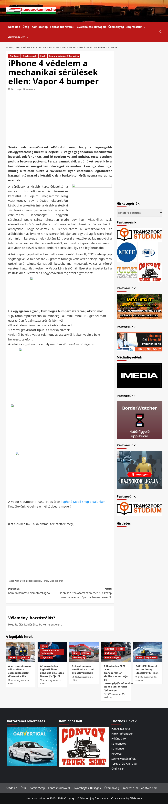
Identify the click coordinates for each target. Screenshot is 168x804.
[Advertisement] (65, 119)
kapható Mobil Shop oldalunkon (83, 502)
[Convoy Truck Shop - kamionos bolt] (150, 272)
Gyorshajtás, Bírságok (91, 27)
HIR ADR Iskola (120, 728)
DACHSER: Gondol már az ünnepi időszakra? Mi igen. (147, 669)
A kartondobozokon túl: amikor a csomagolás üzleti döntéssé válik (20, 671)
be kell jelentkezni (50, 624)
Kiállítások (110, 653)
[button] (160, 32)
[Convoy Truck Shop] (84, 746)
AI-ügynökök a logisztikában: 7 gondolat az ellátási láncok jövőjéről (52, 671)
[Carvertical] (32, 746)
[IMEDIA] (139, 375)
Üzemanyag (116, 27)
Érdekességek (29, 56)
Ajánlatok (14, 56)
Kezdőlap (14, 27)
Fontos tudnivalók (62, 27)
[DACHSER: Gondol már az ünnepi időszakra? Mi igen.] (147, 652)
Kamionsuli (118, 748)
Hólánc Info (118, 738)
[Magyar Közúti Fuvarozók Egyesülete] (127, 252)
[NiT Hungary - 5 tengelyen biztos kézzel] (139, 469)
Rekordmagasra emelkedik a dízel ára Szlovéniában (83, 669)
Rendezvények (112, 657)
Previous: (29, 591)
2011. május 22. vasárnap (23, 89)
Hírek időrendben (122, 733)
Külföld (86, 653)
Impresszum (134, 27)
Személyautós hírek (123, 758)
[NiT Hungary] (148, 252)
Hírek (42, 56)
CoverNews (118, 798)
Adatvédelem (16, 37)
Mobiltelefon (56, 580)
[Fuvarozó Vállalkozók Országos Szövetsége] (127, 272)
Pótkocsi (116, 753)
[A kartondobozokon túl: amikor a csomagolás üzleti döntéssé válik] (20, 652)
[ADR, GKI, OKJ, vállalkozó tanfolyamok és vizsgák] (139, 234)
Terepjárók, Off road (124, 763)
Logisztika (24, 657)
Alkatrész (109, 648)
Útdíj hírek (117, 768)
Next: (86, 593)
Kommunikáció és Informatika (64, 56)
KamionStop (40, 27)
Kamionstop (118, 743)
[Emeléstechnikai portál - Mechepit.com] (139, 306)
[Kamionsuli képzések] (139, 341)
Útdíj (26, 27)
